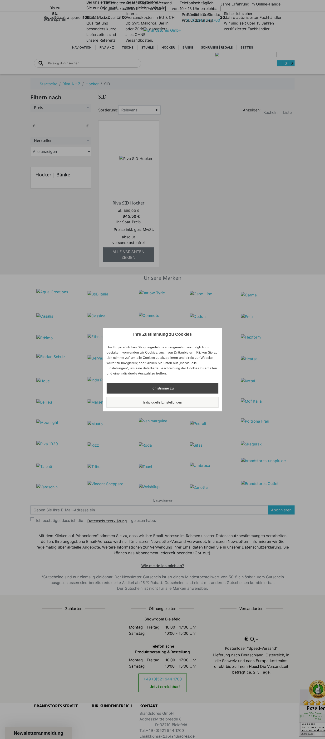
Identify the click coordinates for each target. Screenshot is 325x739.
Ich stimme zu (163, 388)
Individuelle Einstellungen (162, 402)
